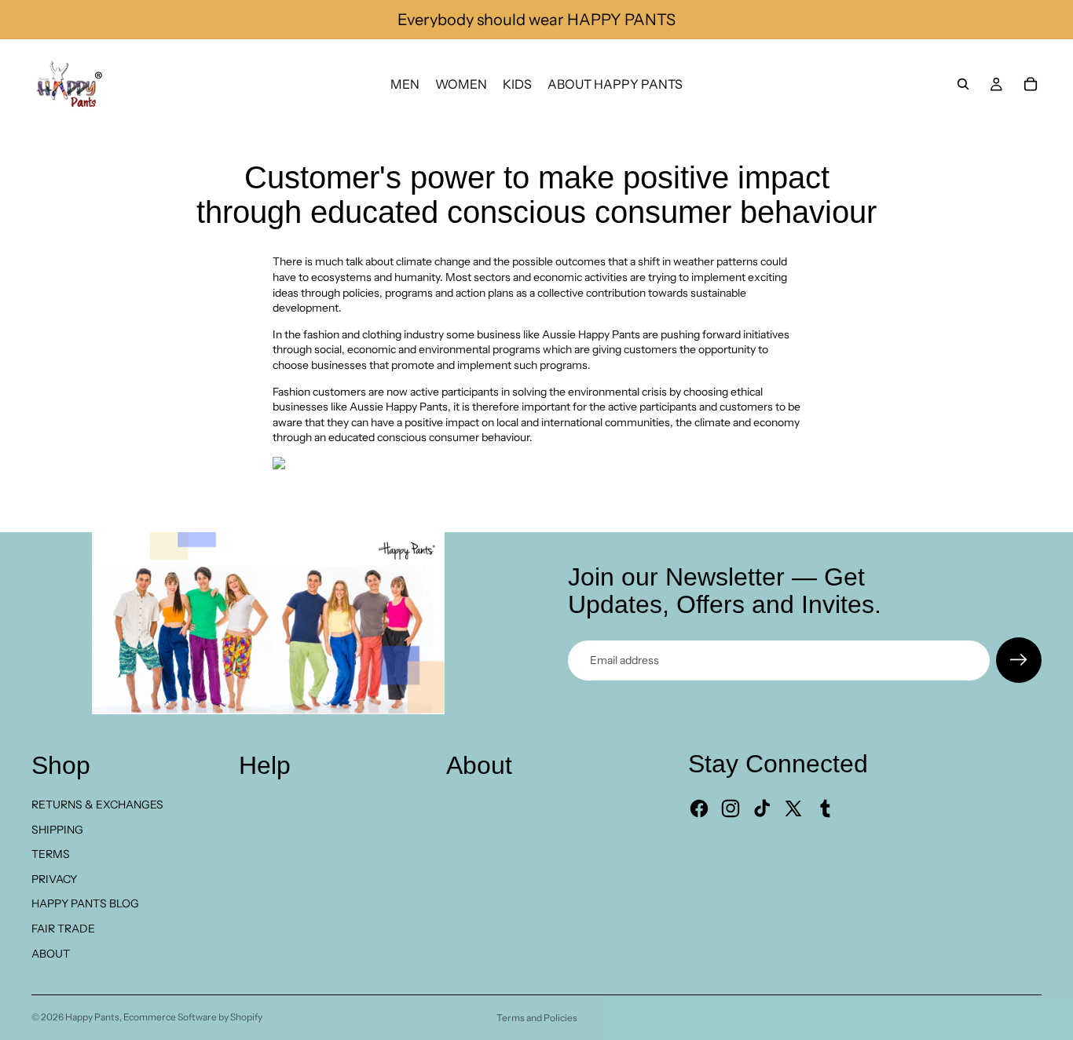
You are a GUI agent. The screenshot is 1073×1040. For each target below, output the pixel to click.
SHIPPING (57, 830)
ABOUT (50, 954)
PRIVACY (54, 879)
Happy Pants (92, 1017)
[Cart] (1030, 84)
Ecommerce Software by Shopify (192, 1017)
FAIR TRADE (63, 928)
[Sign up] (1019, 660)
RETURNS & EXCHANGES (97, 804)
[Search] (963, 84)
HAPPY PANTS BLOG (85, 903)
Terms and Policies (536, 1018)
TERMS (50, 854)
